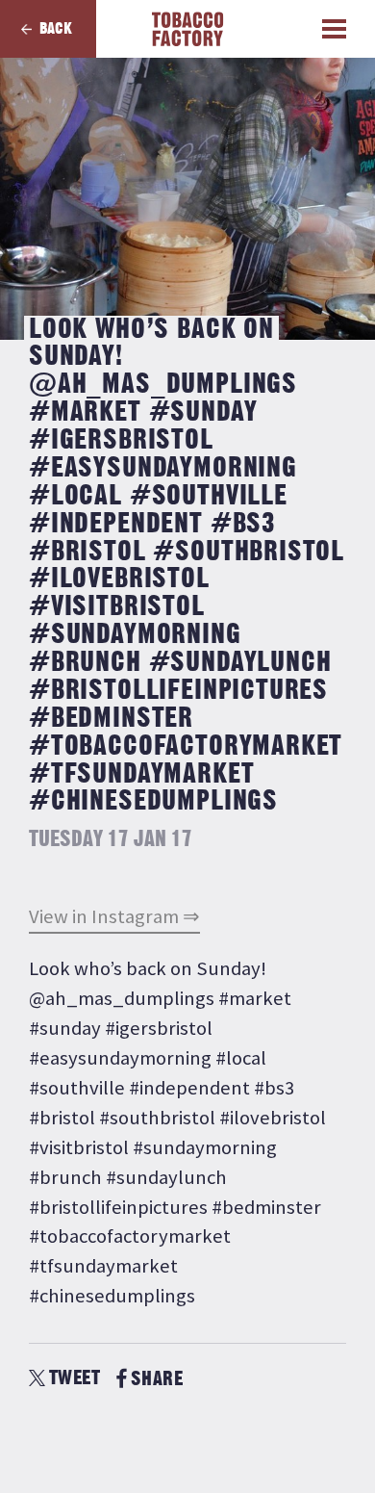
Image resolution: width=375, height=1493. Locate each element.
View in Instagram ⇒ (114, 916)
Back (55, 29)
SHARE (157, 1379)
